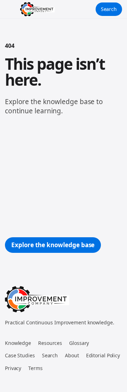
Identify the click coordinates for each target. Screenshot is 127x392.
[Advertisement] (63, 176)
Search (109, 9)
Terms (35, 368)
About (72, 355)
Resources (50, 343)
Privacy (13, 368)
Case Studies (20, 355)
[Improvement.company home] (37, 9)
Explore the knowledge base (53, 245)
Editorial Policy (103, 355)
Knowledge (18, 343)
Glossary (79, 343)
